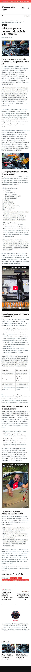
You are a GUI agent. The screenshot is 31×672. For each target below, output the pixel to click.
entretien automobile (6, 580)
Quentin (15, 621)
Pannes (8, 21)
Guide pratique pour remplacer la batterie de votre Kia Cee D (22, 656)
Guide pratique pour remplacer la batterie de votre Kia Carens (7, 656)
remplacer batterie (24, 580)
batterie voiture (13, 578)
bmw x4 (19, 578)
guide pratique (15, 580)
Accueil (3, 21)
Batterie (13, 21)
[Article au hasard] (24, 16)
